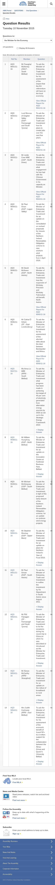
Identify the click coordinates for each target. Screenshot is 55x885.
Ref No (14, 59)
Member (26, 59)
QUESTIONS (18, 11)
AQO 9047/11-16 (14, 371)
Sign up (16, 834)
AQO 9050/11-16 (14, 533)
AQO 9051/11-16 (14, 572)
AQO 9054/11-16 (14, 710)
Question (41, 59)
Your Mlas (6, 847)
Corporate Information (11, 869)
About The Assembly (10, 863)
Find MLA (17, 782)
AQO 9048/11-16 (14, 439)
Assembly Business (10, 841)
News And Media (9, 852)
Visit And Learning (9, 858)
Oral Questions (31, 11)
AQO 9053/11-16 (14, 673)
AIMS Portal (7, 11)
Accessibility (7, 874)
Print (7, 19)
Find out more (19, 800)
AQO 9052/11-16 (14, 616)
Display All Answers (27, 48)
